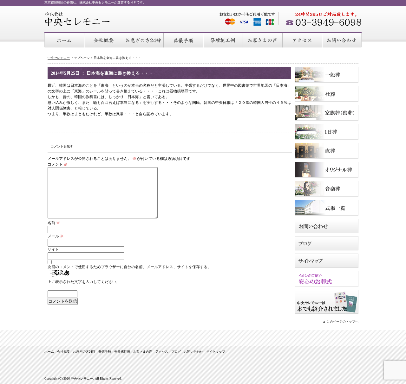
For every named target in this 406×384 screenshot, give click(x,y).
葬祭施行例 (223, 40)
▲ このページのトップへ (340, 321)
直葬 (326, 151)
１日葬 (326, 132)
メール (56, 236)
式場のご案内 (326, 208)
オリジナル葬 (326, 170)
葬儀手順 (184, 40)
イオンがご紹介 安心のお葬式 (326, 279)
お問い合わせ (342, 40)
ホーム (64, 40)
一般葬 (326, 75)
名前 (54, 223)
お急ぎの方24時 (144, 40)
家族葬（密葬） (326, 113)
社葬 (326, 94)
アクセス (303, 40)
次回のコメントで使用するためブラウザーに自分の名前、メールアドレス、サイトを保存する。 (129, 267)
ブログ (326, 243)
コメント (58, 164)
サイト (53, 249)
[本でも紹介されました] (326, 312)
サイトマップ (326, 261)
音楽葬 (326, 189)
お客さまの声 (263, 40)
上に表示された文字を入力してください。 (84, 282)
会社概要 (104, 40)
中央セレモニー (77, 19)
